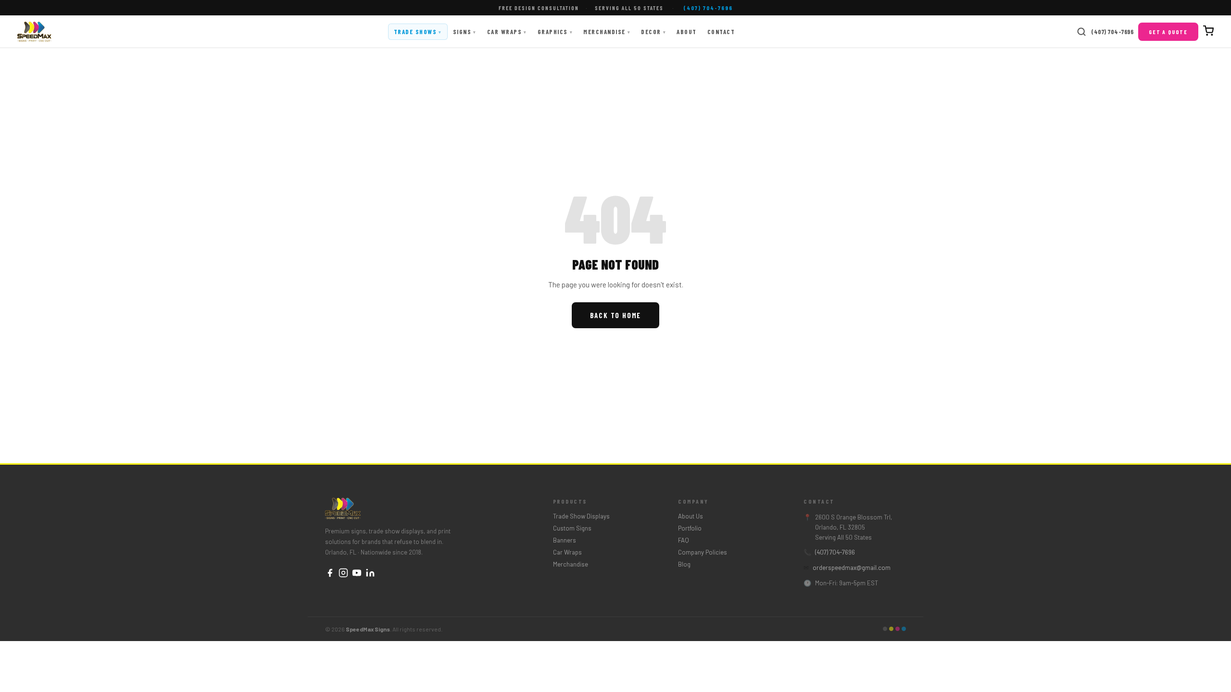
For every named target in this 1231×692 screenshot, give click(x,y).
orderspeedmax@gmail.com (852, 567)
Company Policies (702, 552)
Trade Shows (418, 32)
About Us (690, 516)
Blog (684, 564)
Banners (564, 540)
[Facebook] (330, 573)
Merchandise (606, 32)
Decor (653, 32)
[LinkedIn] (370, 573)
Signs (465, 32)
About (687, 32)
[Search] (1081, 32)
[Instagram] (343, 573)
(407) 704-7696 (1112, 32)
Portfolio (690, 528)
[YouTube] (357, 573)
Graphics (555, 32)
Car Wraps (507, 32)
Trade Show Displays (581, 516)
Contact (721, 32)
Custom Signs (572, 528)
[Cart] (1208, 31)
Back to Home (615, 315)
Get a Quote (1168, 31)
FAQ (683, 540)
